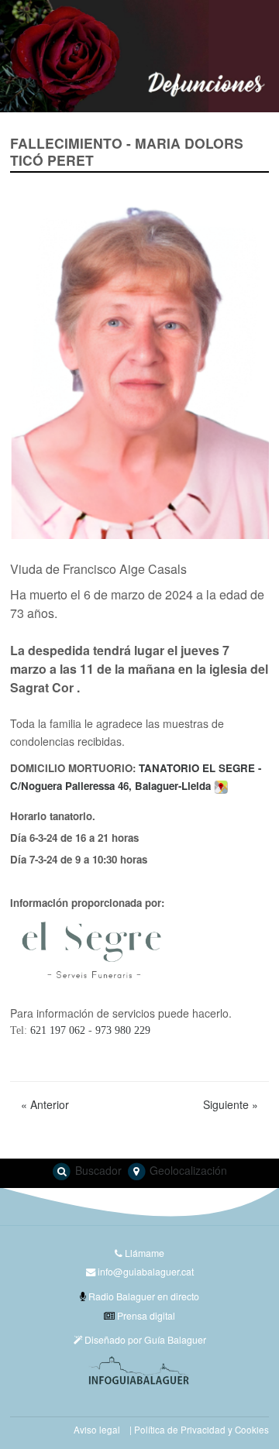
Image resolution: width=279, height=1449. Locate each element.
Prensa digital (145, 1315)
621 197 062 (57, 1030)
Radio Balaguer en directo (142, 1296)
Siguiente (230, 1104)
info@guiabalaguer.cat (146, 1271)
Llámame (143, 1252)
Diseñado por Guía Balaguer (144, 1339)
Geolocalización (186, 1170)
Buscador (97, 1170)
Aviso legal (97, 1429)
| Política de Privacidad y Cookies (199, 1429)
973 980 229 (122, 1030)
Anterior (45, 1104)
